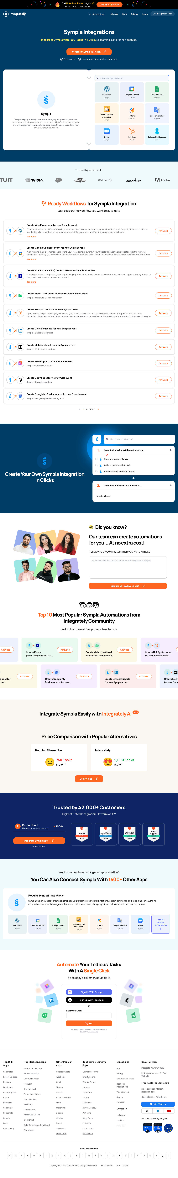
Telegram (60, 1128)
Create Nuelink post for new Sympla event (50, 361)
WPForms (87, 1113)
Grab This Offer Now (109, 4)
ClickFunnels (29, 1109)
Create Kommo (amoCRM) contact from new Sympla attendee (61, 270)
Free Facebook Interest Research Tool (152, 1090)
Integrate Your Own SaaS (152, 1068)
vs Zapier (121, 1115)
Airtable (59, 1118)
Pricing (134, 14)
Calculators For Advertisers (154, 1097)
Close (6, 1097)
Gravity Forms (89, 1077)
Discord (59, 1113)
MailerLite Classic (32, 1114)
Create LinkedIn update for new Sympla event (51, 328)
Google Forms (89, 1082)
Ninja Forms (88, 1118)
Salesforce (8, 1071)
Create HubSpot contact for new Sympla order (52, 309)
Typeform (87, 1092)
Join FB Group (159, 1104)
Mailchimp (28, 1104)
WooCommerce (63, 1097)
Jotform (86, 1087)
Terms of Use (93, 1031)
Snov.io (6, 1118)
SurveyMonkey (89, 1107)
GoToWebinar (30, 1099)
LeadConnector (31, 1078)
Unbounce (87, 1102)
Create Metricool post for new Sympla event (51, 345)
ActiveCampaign (31, 1073)
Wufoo (86, 1097)
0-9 (9, 1155)
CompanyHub (9, 1092)
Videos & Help (123, 1092)
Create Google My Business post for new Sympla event (57, 394)
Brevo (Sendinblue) (32, 1094)
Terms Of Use (122, 1165)
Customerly (8, 1128)
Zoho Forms (88, 1128)
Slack (58, 1102)
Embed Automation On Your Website (154, 1074)
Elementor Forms (90, 1071)
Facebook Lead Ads (33, 1068)
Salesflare (8, 1107)
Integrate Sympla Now (36, 840)
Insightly (7, 1082)
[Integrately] (14, 14)
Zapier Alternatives (125, 1078)
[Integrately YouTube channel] (169, 1110)
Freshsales (8, 1087)
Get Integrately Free (162, 13)
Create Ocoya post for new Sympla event (49, 377)
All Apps (114, 14)
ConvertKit (29, 1120)
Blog (124, 14)
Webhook (60, 1077)
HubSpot (28, 1083)
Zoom (59, 1123)
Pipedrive (7, 1102)
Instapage (87, 1123)
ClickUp (59, 1092)
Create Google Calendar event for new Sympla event (56, 247)
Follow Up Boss (10, 1077)
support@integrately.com (156, 1118)
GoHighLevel (30, 1089)
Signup (120, 1097)
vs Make (120, 1120)
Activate (163, 230)
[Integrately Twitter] (147, 1110)
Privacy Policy (107, 1165)
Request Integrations (122, 1085)
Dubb (5, 1123)
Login (145, 14)
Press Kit (121, 1102)
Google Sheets (63, 1071)
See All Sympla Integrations (161, 922)
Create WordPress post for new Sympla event (52, 225)
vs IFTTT (121, 1125)
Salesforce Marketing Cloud (37, 1125)
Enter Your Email (74, 1010)
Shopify (59, 1087)
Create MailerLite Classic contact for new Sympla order (57, 293)
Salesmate (8, 1113)
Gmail (58, 1082)
